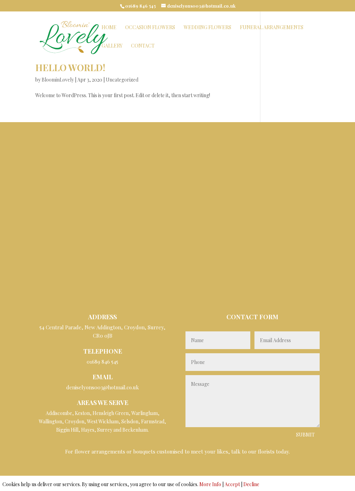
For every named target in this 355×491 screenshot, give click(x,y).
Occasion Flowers (150, 28)
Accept (232, 484)
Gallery (112, 46)
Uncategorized (122, 79)
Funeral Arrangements (271, 28)
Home (109, 28)
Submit (305, 434)
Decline (251, 484)
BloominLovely (58, 79)
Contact (143, 46)
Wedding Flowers (207, 28)
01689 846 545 (140, 6)
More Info (210, 484)
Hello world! (70, 67)
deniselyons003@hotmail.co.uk (102, 387)
